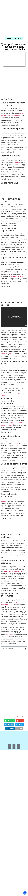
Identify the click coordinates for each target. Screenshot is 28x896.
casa (2, 280)
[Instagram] (18, 746)
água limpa (18, 162)
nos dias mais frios (6, 353)
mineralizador (9, 634)
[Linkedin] (9, 746)
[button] (25, 648)
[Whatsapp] (14, 746)
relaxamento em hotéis (16, 276)
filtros (17, 443)
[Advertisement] (14, 82)
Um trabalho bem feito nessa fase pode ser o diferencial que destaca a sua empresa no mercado (14, 424)
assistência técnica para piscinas (12, 571)
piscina (20, 108)
